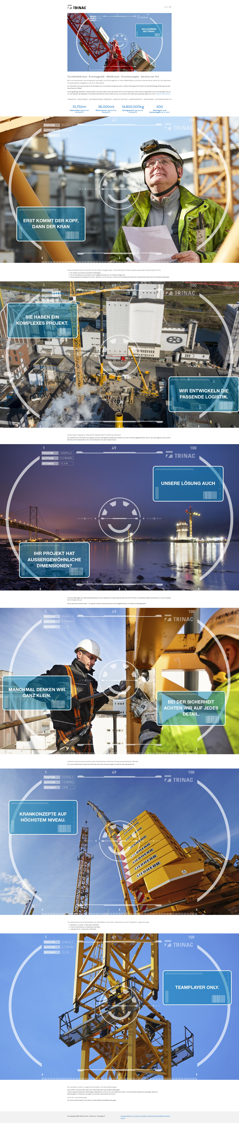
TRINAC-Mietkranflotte (162, 94)
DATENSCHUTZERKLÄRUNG (155, 1116)
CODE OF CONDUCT (141, 1116)
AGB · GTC (132, 1116)
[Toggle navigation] (165, 7)
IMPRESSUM (125, 1116)
